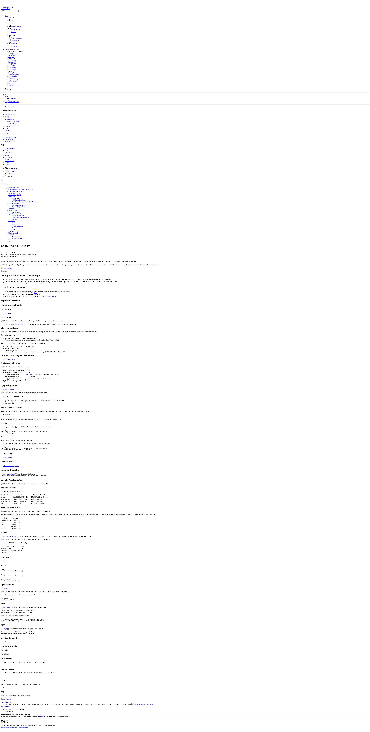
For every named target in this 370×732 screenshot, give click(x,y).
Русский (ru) (12, 76)
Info (13, 222)
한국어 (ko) (12, 69)
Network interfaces (18, 215)
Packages (7, 116)
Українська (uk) (13, 80)
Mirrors (7, 154)
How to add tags (6, 699)
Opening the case (17, 226)
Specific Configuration (15, 214)
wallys (7, 100)
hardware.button (8, 536)
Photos (14, 224)
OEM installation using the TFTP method (24, 202)
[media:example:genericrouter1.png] (6, 268)
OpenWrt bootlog (17, 238)
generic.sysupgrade (8, 389)
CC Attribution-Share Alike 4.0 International (14, 727)
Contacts (7, 164)
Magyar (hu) (12, 64)
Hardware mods (13, 233)
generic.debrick (7, 457)
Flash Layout (16, 198)
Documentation (9, 120)
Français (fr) (12, 62)
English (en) (12, 53)
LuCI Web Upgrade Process (20, 205)
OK (133, 704)
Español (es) (12, 60)
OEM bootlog (16, 236)
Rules (6, 150)
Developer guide (13, 125)
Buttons (14, 219)
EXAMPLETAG (6, 702)
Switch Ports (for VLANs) (20, 217)
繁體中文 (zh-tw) (13, 85)
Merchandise (8, 157)
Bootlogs (11, 235)
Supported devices (10, 114)
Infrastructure (9, 152)
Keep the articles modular (16, 191)
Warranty (5, 588)
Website (7, 159)
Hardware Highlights (14, 195)
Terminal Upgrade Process (20, 207)
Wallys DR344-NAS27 (12, 102)
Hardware (11, 221)
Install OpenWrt (7, 313)
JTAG (14, 229)
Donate (7, 155)
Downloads (8, 118)
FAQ (6, 128)
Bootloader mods (13, 231)
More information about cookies (144, 704)
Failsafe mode (12, 210)
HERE (41, 716)
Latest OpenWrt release (32, 374)
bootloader (6, 642)
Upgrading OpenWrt (14, 203)
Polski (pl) (11, 71)
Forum (7, 130)
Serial (14, 228)
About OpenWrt (9, 149)
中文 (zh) (11, 83)
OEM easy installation (19, 200)
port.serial (6, 607)
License (7, 162)
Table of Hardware (10, 98)
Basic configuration (14, 212)
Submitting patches (10, 137)
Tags (9, 241)
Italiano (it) (11, 65)
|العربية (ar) (12, 55)
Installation (11, 196)
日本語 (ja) (12, 67)
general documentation (49, 296)
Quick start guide (13, 121)
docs (35, 293)
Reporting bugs (9, 139)
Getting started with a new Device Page (20, 189)
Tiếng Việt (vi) (12, 81)
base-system (8, 294)
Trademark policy (10, 161)
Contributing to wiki (11, 141)
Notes (10, 240)
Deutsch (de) (12, 58)
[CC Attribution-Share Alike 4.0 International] (4, 722)
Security (7, 126)
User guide (11, 123)
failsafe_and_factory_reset (11, 466)
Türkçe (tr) (11, 78)
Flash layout (21, 324)
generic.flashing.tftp (9, 359)
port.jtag (5, 629)
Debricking (11, 209)
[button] (6, 16)
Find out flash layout (14, 321)
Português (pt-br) (13, 75)
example (59, 321)
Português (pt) (12, 73)
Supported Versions (14, 193)
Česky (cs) (11, 57)
